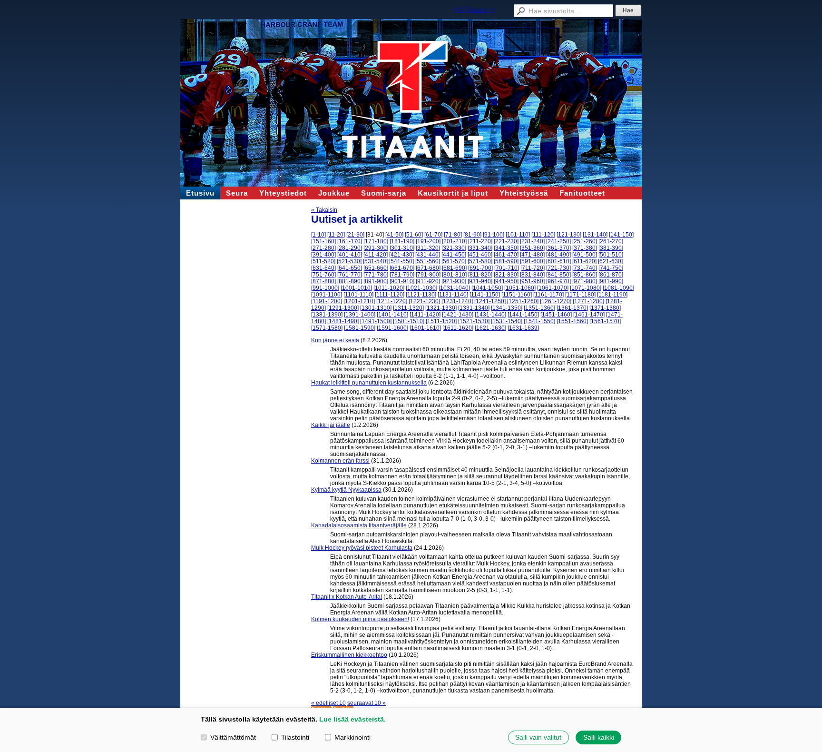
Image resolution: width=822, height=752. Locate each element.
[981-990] (610, 281)
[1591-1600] (392, 328)
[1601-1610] (425, 328)
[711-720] (532, 268)
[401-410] (349, 254)
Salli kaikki (598, 737)
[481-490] (558, 254)
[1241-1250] (490, 301)
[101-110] (518, 234)
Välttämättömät (233, 737)
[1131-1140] (453, 294)
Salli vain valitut (538, 737)
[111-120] (543, 234)
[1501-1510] (408, 321)
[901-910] (402, 281)
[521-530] (349, 261)
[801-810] (454, 274)
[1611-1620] (457, 328)
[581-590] (506, 261)
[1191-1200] (326, 301)
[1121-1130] (421, 294)
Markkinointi (352, 737)
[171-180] (375, 241)
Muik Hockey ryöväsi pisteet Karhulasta (361, 547)
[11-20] (336, 234)
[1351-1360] (539, 308)
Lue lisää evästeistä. (352, 719)
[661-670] (402, 268)
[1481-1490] (343, 321)
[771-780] (375, 274)
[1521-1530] (473, 321)
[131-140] (595, 234)
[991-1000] (325, 288)
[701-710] (506, 268)
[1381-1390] (326, 314)
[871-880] (323, 281)
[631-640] (323, 268)
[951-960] (532, 281)
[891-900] (375, 281)
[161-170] (349, 241)
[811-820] (480, 274)
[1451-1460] (556, 314)
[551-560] (427, 261)
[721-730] (558, 268)
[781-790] (402, 274)
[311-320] (428, 248)
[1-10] (318, 234)
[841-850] (558, 274)
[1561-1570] (605, 321)
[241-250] (558, 241)
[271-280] (323, 248)
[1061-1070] (552, 288)
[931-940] (480, 281)
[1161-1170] (548, 294)
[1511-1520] (441, 321)
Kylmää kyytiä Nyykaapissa (346, 489)
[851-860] (584, 274)
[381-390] (610, 248)
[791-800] (428, 274)
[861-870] (610, 274)
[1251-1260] (522, 301)
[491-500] (584, 254)
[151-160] (323, 241)
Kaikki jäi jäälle (330, 425)
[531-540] (375, 261)
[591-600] (532, 261)
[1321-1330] (441, 308)
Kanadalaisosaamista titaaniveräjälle (359, 525)
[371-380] (584, 248)
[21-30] (355, 234)
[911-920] (428, 281)
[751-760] (323, 274)
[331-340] (480, 248)
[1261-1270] (555, 301)
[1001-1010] (356, 288)
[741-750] (610, 268)
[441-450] (453, 254)
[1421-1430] (457, 314)
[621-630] (610, 261)
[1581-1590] (359, 328)
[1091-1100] (326, 294)
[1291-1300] (343, 308)
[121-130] (569, 234)
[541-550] (401, 261)
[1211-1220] (391, 301)
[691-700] (480, 268)
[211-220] (480, 241)
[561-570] (453, 261)
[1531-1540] (506, 321)
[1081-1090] (618, 288)
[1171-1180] (580, 294)
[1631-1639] (523, 328)
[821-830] (506, 274)
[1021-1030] (421, 288)
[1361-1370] (572, 308)
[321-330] (453, 248)
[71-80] (453, 234)
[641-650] (349, 268)
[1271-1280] (588, 301)
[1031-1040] (454, 288)
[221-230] (506, 241)
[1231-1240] (457, 301)
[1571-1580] (326, 328)
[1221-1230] (424, 301)
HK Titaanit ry (474, 9)
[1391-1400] (359, 314)
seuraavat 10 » (366, 703)
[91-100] (493, 234)
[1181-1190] (612, 294)
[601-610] (558, 261)
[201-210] (454, 241)
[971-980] (584, 281)
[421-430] (401, 254)
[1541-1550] (539, 321)
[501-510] (610, 254)
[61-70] (433, 234)
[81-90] (472, 234)
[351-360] (532, 248)
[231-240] (532, 241)
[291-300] (375, 248)
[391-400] (323, 254)
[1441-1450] (523, 314)
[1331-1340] (473, 308)
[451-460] (480, 254)
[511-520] (323, 261)
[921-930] (453, 281)
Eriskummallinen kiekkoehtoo (349, 655)
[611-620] (584, 261)
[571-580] (480, 261)
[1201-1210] (359, 301)
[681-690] (454, 268)
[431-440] (427, 254)
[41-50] (394, 234)
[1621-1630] (490, 328)
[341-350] (506, 248)
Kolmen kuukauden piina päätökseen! (360, 619)
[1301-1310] (375, 308)
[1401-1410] (392, 314)
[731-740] (584, 268)
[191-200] (428, 241)
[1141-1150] (485, 294)
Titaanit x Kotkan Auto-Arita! (346, 597)
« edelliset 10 (328, 703)
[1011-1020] (388, 288)
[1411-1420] (425, 314)
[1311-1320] (408, 308)
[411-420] (375, 254)
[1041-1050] (487, 288)
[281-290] (349, 248)
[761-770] (349, 274)
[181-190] (402, 241)
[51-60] (414, 234)
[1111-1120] (389, 294)
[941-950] (506, 281)
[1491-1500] (375, 321)
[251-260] (584, 241)
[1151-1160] (516, 294)
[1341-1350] (506, 308)
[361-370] (558, 248)
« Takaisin (324, 210)
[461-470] (506, 254)
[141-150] (621, 234)
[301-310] (402, 248)
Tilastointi (295, 737)
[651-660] (375, 268)
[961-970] (558, 281)
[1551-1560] (572, 321)
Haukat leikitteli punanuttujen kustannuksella (369, 382)
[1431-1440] (490, 314)
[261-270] (610, 241)
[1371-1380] (605, 308)
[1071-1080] (585, 288)
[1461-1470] (589, 314)
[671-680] (428, 268)
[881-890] (349, 281)
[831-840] (532, 274)
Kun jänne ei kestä (335, 340)
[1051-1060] (520, 288)
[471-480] (532, 254)
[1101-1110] (358, 294)
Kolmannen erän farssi (340, 460)
